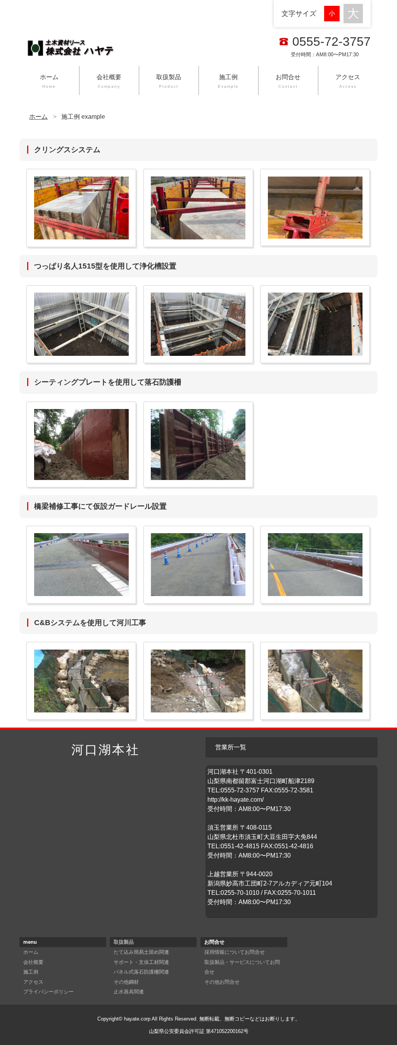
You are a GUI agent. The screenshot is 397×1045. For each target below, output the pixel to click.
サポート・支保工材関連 (141, 962)
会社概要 (109, 81)
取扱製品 (168, 81)
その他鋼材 (126, 982)
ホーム (49, 81)
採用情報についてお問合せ (234, 952)
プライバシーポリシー (48, 992)
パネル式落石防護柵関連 (141, 972)
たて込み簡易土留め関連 (141, 952)
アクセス (347, 81)
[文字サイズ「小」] (333, 12)
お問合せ (288, 81)
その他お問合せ (222, 982)
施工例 (228, 81)
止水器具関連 (129, 992)
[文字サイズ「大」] (353, 13)
